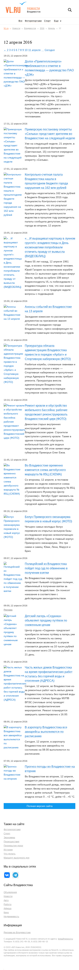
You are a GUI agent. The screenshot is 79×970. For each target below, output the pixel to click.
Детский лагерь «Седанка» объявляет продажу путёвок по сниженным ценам (46, 620)
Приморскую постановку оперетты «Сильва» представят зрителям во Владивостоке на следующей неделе (50, 134)
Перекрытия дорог (13, 845)
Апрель (51, 28)
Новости (33, 8)
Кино (6, 912)
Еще (56, 21)
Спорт (47, 21)
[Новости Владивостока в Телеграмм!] (15, 875)
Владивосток (30, 28)
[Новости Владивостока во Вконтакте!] (7, 875)
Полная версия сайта (40, 806)
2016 (42, 28)
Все (20, 21)
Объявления (10, 892)
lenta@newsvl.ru (65, 939)
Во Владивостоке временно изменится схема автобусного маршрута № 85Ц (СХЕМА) (45, 470)
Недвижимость (11, 916)
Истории (8, 849)
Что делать (9, 853)
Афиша (7, 908)
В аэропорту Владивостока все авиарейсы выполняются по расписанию (46, 732)
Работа (7, 904)
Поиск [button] (69, 10)
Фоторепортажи (33, 21)
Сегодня (50, 49)
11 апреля (34, 49)
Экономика (9, 837)
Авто (6, 900)
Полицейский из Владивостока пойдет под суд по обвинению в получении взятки (46, 568)
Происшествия (11, 841)
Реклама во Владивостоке (17, 932)
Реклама (8, 610)
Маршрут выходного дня (16, 858)
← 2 (6, 49)
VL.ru (16, 7)
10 (26, 49)
